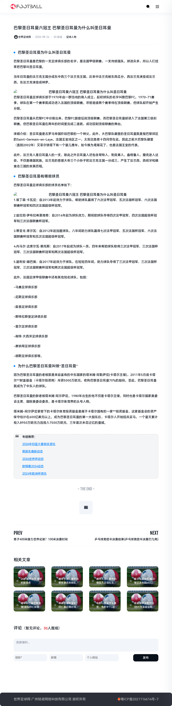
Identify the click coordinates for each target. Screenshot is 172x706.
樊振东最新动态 (32, 451)
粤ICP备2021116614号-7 (139, 699)
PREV (18, 533)
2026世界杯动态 (33, 459)
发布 (146, 657)
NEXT (154, 533)
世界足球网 (24, 37)
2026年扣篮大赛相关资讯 (38, 444)
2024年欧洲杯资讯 (34, 473)
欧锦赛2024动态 (33, 466)
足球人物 (71, 37)
